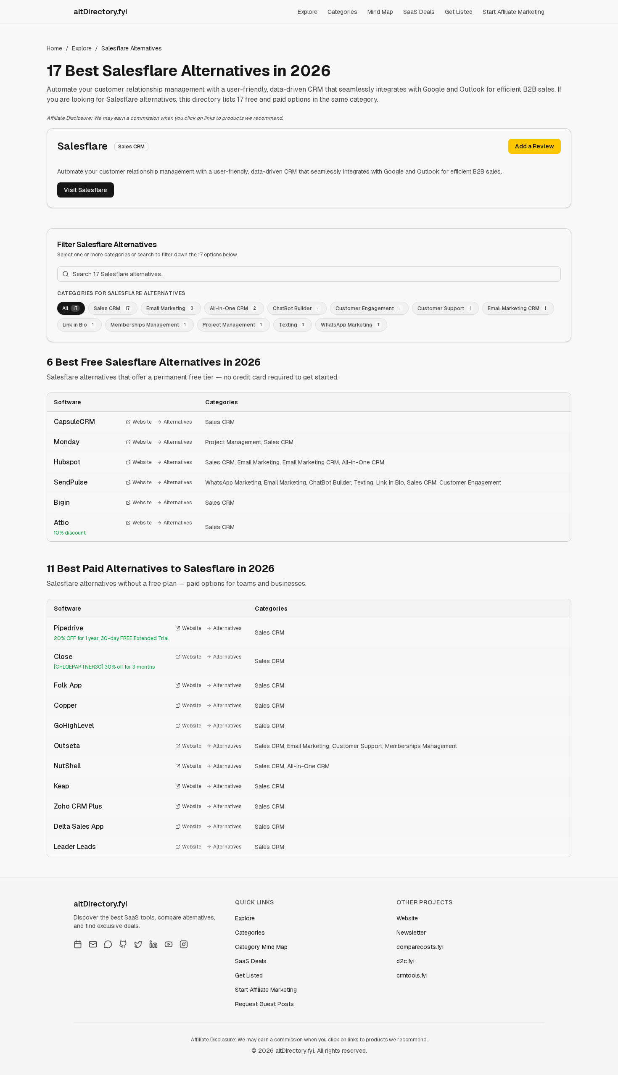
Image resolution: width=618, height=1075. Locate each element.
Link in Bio (390, 482)
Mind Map (380, 12)
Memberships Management (421, 746)
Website (142, 422)
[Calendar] (78, 944)
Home (54, 48)
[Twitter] (138, 944)
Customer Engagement (470, 482)
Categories (342, 12)
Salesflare (82, 146)
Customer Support (357, 746)
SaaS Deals (419, 12)
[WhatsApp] (108, 944)
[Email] (93, 944)
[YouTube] (168, 944)
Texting (363, 482)
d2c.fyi (405, 961)
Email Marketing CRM (311, 462)
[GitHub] (123, 944)
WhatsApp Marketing (233, 482)
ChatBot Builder (330, 482)
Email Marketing (259, 462)
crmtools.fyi (412, 975)
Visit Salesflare (85, 190)
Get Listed (459, 12)
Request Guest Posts (264, 1004)
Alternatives (178, 422)
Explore (307, 12)
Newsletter (411, 932)
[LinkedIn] (153, 944)
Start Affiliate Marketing (513, 12)
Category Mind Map (261, 947)
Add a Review (534, 146)
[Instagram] (184, 944)
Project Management (233, 442)
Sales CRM (220, 422)
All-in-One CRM (363, 462)
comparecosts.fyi (420, 947)
